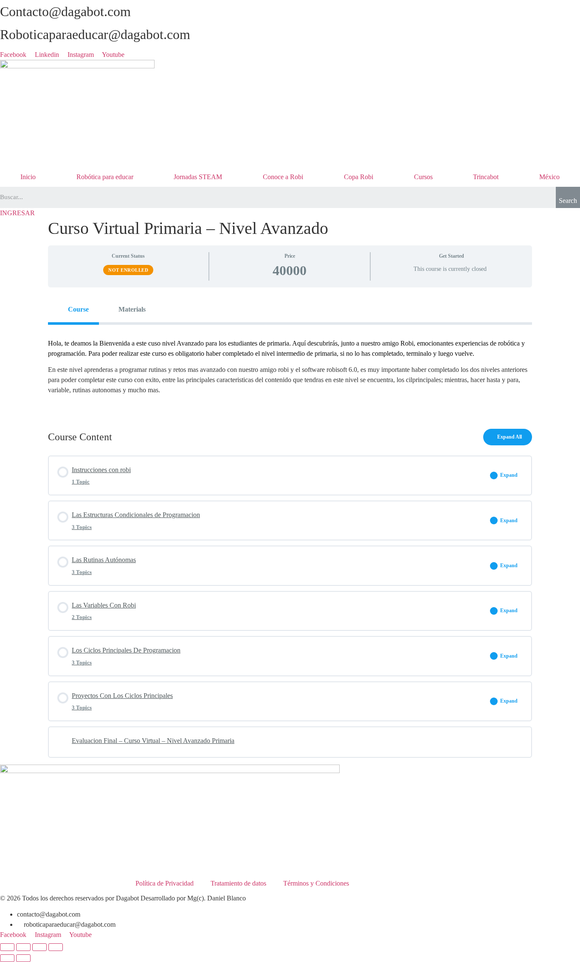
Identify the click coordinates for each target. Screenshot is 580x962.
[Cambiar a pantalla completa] (23, 947)
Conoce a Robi (283, 176)
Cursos (423, 176)
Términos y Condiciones (316, 883)
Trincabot (485, 176)
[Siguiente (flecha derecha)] (23, 958)
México (549, 176)
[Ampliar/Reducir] (7, 947)
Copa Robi (358, 176)
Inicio (28, 176)
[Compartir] (39, 947)
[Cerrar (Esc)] (55, 947)
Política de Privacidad (164, 883)
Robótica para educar (104, 176)
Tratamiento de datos (238, 883)
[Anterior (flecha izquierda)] (7, 958)
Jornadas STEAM (198, 176)
